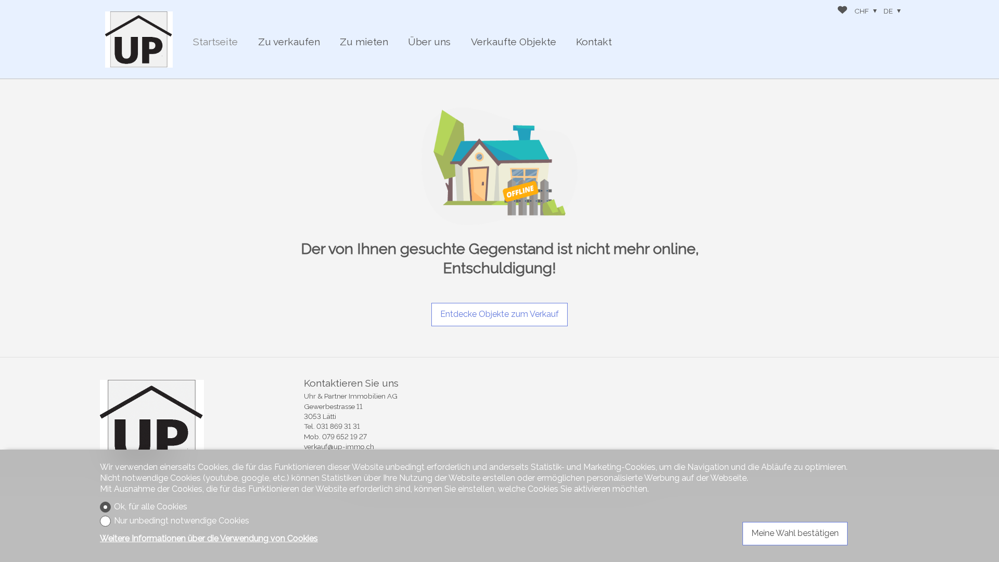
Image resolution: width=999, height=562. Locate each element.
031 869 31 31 (338, 426)
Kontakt (594, 41)
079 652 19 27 (344, 436)
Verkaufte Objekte (513, 41)
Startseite (215, 41)
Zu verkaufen (289, 41)
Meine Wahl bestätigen (795, 533)
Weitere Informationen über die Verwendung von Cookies (209, 538)
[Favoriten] (842, 11)
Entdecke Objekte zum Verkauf (499, 314)
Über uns (429, 41)
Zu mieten (364, 41)
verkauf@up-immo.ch (339, 446)
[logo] (139, 39)
